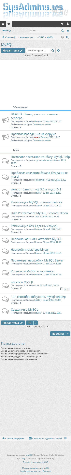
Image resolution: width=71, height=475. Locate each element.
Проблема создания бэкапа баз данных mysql (39, 174)
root (36, 137)
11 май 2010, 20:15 (49, 285)
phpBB (29, 455)
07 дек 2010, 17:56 (52, 263)
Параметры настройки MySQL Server (37, 260)
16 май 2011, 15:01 (52, 229)
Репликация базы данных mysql (34, 226)
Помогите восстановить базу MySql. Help (40, 157)
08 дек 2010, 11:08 (52, 242)
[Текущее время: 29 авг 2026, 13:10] (62, 37)
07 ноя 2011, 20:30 (52, 121)
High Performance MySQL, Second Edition (39, 213)
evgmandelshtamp (43, 160)
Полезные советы (42, 124)
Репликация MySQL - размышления (36, 202)
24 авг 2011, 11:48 (50, 216)
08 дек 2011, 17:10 (52, 205)
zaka (36, 216)
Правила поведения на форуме (33, 134)
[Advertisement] (35, 81)
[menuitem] (67, 37)
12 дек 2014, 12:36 (52, 193)
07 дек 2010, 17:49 (52, 274)
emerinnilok (39, 180)
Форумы (9, 24)
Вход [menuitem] (63, 24)
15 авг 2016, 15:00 (52, 300)
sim (36, 285)
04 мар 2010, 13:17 (50, 137)
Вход (8, 30)
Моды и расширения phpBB (35, 468)
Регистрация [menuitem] (69, 24)
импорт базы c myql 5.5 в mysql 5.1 (36, 189)
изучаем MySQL (22, 282)
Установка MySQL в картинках (33, 271)
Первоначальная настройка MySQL (36, 239)
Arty (23, 458)
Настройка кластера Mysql (30, 249)
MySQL (7, 44)
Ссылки (4, 24)
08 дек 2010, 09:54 (52, 253)
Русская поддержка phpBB (35, 462)
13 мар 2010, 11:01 (52, 313)
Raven (37, 121)
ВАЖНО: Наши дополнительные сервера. (34, 116)
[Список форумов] (35, 10)
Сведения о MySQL (24, 309)
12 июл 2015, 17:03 (57, 180)
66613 (37, 300)
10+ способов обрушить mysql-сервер (38, 297)
